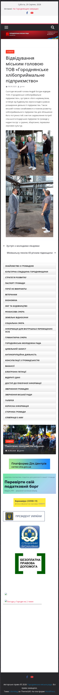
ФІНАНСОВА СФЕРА (14, 311)
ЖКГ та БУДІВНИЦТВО (16, 306)
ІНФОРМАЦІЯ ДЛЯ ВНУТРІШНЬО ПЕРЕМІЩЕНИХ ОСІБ (28, 330)
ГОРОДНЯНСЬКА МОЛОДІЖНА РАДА (23, 343)
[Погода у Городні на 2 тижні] (19, 601)
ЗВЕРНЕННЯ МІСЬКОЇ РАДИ (18, 394)
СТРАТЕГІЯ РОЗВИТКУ (15, 277)
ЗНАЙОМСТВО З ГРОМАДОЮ (19, 266)
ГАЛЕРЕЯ (9, 400)
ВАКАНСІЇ (10, 366)
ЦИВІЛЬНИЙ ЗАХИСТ (15, 349)
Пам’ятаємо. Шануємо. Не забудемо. (25, 446)
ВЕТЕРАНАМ (11, 294)
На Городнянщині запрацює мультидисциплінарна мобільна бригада (31, 10)
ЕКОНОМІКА (11, 300)
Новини (10, 52)
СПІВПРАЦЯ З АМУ (14, 417)
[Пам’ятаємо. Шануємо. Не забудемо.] (29, 426)
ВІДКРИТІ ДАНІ (12, 377)
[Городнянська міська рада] (29, 32)
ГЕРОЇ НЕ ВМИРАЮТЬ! (16, 289)
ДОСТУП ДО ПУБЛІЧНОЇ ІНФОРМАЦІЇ (23, 383)
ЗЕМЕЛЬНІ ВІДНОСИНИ (16, 317)
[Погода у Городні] (4, 583)
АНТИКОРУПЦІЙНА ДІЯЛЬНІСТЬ (20, 354)
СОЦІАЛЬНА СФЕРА (14, 323)
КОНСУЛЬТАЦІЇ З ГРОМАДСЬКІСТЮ (22, 360)
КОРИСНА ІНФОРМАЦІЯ (17, 406)
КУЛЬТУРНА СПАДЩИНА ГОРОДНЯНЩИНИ (26, 271)
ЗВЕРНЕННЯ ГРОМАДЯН (17, 389)
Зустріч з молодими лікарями (23, 245)
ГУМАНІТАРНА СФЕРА (16, 337)
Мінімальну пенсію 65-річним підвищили (30, 252)
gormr (22, 86)
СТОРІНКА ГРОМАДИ (15, 411)
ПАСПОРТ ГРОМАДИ (15, 283)
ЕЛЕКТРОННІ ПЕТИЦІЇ (15, 371)
